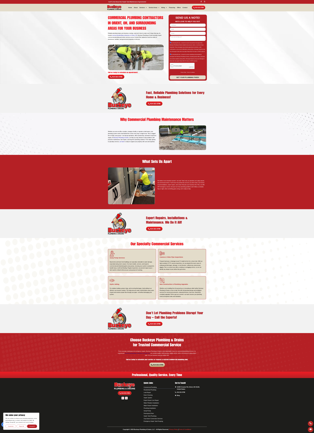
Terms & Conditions (191, 72)
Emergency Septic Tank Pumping (153, 421)
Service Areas (153, 7)
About (136, 7)
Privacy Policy (183, 72)
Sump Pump (147, 410)
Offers (179, 7)
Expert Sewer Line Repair (151, 400)
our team (122, 141)
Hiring (163, 7)
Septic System (148, 397)
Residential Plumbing (150, 390)
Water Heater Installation (151, 405)
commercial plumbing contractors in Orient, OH (124, 35)
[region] (21, 421)
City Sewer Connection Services (153, 418)
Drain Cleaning (148, 395)
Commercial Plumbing (150, 387)
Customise (10, 426)
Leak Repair (147, 392)
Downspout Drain (149, 413)
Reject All (21, 426)
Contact (185, 7)
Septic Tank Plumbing (150, 416)
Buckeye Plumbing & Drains (121, 137)
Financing (172, 7)
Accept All (32, 426)
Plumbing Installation (150, 408)
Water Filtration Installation (151, 403)
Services (142, 7)
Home (130, 7)
